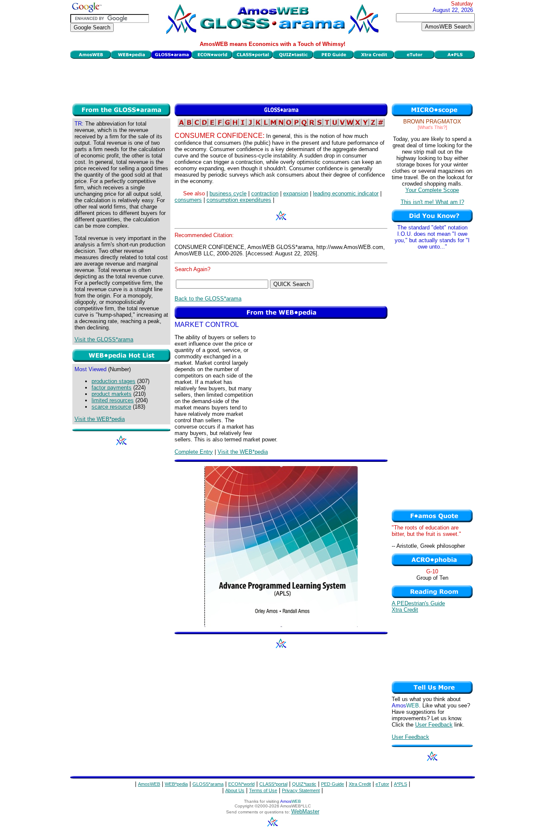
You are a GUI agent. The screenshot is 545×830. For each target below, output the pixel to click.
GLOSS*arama (208, 784)
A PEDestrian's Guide (418, 603)
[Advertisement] (272, 80)
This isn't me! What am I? (432, 202)
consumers (188, 200)
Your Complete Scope (432, 190)
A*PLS (400, 784)
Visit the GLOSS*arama (104, 339)
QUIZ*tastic (304, 784)
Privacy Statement (301, 790)
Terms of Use (263, 790)
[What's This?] (432, 127)
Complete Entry (194, 452)
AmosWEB (149, 784)
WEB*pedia (176, 784)
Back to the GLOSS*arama (208, 298)
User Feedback (434, 724)
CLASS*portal (273, 784)
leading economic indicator (346, 193)
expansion (295, 193)
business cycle (228, 193)
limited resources (113, 400)
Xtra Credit (405, 610)
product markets (112, 394)
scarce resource (111, 407)
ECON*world (241, 784)
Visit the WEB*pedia (100, 419)
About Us (234, 790)
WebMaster (305, 811)
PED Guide (332, 784)
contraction (264, 193)
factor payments (112, 387)
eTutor (382, 784)
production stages (113, 381)
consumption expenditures (239, 200)
